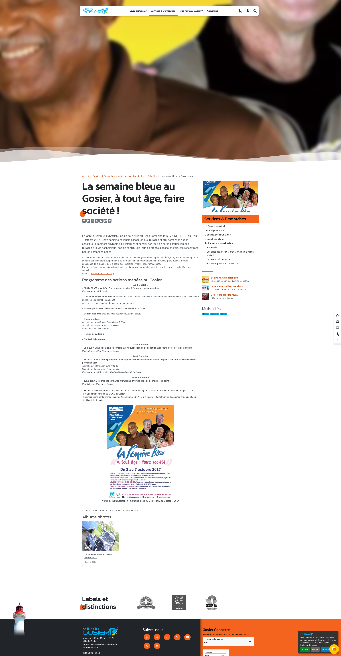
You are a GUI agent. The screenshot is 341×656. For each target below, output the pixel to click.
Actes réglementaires (215, 230)
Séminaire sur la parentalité (224, 278)
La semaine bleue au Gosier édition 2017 (98, 556)
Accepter (305, 649)
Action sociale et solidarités (131, 176)
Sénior (205, 314)
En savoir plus (327, 649)
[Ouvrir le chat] (334, 649)
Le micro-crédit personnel (219, 259)
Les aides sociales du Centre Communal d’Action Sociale (230, 253)
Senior (223, 314)
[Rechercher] (255, 10)
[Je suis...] (240, 10)
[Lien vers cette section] (166, 280)
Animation (214, 314)
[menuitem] (138, 11)
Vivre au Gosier (138, 11)
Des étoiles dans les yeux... (224, 295)
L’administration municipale (218, 235)
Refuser (315, 649)
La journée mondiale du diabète (227, 286)
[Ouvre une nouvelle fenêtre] (147, 637)
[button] (109, 221)
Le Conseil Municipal (215, 226)
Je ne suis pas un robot (213, 641)
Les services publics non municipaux (222, 263)
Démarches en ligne (214, 239)
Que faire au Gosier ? (191, 11)
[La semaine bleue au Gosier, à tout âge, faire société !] (230, 197)
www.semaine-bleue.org (102, 273)
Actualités (212, 11)
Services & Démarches (163, 11)
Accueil (85, 176)
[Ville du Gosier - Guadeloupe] (101, 631)
